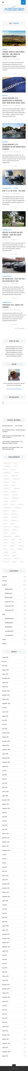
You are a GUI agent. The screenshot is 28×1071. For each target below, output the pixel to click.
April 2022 (4, 728)
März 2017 (4, 871)
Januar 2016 (5, 930)
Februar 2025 (5, 670)
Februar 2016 (5, 926)
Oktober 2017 (5, 846)
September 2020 (6, 749)
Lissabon (6, 552)
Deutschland (7, 466)
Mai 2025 (4, 661)
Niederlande (20, 549)
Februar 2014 (5, 1026)
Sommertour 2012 (7, 302)
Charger (6, 542)
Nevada (6, 517)
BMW (15, 466)
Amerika (16, 472)
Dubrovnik (12, 545)
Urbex (12, 523)
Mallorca (14, 501)
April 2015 (4, 968)
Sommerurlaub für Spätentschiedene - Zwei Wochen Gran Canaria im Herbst (12, 442)
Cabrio (6, 514)
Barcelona (14, 520)
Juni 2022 (4, 720)
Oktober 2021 (5, 737)
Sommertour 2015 (9, 602)
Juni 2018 (4, 817)
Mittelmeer (7, 488)
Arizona (6, 539)
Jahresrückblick (7, 536)
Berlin (21, 561)
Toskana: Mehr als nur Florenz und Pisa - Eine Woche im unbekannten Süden (13, 54)
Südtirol (14, 529)
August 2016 (5, 900)
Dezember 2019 (6, 758)
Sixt (12, 549)
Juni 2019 (4, 775)
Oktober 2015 (5, 942)
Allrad (14, 555)
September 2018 (6, 808)
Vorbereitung (15, 498)
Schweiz (15, 494)
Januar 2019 (5, 796)
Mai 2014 (4, 1014)
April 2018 (4, 825)
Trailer (14, 552)
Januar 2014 (5, 1031)
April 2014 (4, 1018)
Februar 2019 (5, 791)
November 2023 (6, 695)
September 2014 (6, 997)
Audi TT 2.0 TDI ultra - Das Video (13, 191)
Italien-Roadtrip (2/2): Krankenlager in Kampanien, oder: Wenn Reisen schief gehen (13, 100)
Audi (14, 482)
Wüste (5, 549)
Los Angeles (16, 488)
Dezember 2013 (6, 1035)
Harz (13, 542)
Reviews (16, 188)
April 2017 (4, 867)
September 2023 (6, 703)
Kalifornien (7, 479)
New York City (14, 514)
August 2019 (5, 766)
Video (5, 469)
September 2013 (6, 1043)
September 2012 (6, 1052)
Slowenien (6, 494)
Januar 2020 (5, 754)
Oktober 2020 (5, 745)
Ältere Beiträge (20, 328)
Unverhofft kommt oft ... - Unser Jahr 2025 (12, 426)
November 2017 (5, 842)
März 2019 (4, 787)
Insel (13, 504)
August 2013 (5, 1047)
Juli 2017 (4, 854)
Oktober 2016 (5, 892)
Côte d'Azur (15, 517)
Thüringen (6, 555)
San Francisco (7, 526)
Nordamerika (7, 472)
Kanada (6, 501)
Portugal (6, 510)
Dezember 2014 (6, 984)
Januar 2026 (5, 657)
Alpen (5, 523)
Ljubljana (16, 526)
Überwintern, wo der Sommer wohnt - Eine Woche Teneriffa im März (12, 448)
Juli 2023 (4, 707)
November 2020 (6, 741)
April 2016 (4, 917)
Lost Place (6, 561)
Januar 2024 (5, 686)
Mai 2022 (4, 724)
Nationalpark (17, 507)
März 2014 (4, 1022)
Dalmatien (6, 529)
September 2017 (6, 850)
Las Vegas (13, 533)
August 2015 (5, 951)
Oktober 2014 (5, 993)
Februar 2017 (5, 875)
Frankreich (16, 479)
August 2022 (5, 716)
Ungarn (13, 539)
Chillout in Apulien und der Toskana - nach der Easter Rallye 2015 (12, 234)
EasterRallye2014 (9, 631)
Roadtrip (14, 491)
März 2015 (4, 972)
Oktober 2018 (5, 804)
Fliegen (6, 491)
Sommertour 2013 (9, 606)
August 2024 (5, 682)
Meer (13, 485)
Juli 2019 (4, 770)
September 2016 (6, 896)
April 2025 (4, 665)
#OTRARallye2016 (9, 618)
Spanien (6, 485)
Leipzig (5, 533)
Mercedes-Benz (7, 507)
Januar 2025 (5, 674)
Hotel (5, 504)
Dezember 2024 (6, 678)
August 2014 (5, 1001)
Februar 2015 (5, 976)
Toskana (6, 498)
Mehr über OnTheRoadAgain (14, 389)
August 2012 (5, 1056)
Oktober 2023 (5, 699)
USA (15, 463)
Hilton (6, 520)
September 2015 (6, 947)
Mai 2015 (4, 963)
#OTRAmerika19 (9, 597)
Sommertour (7, 463)
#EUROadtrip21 (8, 593)
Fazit (5, 545)
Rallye (13, 469)
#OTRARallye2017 (9, 623)
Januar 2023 (5, 712)
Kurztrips (5, 49)
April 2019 (4, 783)
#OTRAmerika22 (9, 589)
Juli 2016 (4, 905)
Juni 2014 (4, 1010)
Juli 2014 (4, 1005)
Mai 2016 (4, 913)
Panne (14, 561)
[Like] (12, 73)
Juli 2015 (4, 955)
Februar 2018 (5, 833)
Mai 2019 (4, 779)
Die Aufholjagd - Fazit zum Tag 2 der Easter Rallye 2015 (14, 280)
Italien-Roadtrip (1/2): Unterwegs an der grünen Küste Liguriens (14, 146)
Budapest (17, 558)
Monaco (14, 510)
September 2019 (6, 762)
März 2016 (4, 921)
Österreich (14, 475)
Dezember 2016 (6, 884)
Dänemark (17, 536)
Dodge (20, 539)
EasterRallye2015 (7, 188)
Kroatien (6, 482)
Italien (6, 475)
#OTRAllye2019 (8, 627)
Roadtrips (5, 95)
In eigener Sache (7, 558)
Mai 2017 (4, 863)
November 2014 (6, 989)
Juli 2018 (4, 812)
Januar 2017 (5, 879)
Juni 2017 (4, 858)
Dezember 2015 (6, 934)
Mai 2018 (4, 821)
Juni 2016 (4, 909)
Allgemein (4, 576)
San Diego (20, 504)
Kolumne (4, 643)
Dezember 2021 (6, 733)
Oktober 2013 (5, 1039)
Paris (20, 542)
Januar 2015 (5, 980)
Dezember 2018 (6, 800)
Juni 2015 (4, 959)
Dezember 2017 (5, 838)
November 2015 (6, 938)
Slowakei (21, 545)
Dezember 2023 (6, 691)
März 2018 (4, 829)
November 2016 (6, 888)
